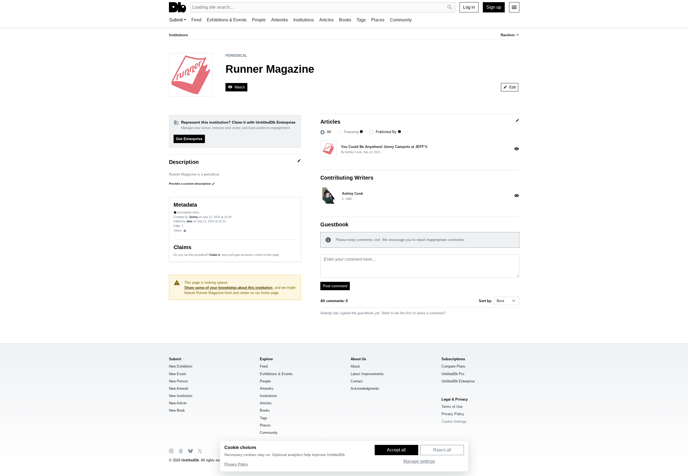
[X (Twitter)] (199, 451)
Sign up (493, 7)
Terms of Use (452, 407)
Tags (361, 20)
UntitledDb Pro (452, 374)
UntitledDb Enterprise (458, 381)
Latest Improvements (367, 374)
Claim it (214, 254)
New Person (178, 381)
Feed (196, 20)
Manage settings (419, 461)
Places (377, 20)
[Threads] (180, 451)
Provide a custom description (192, 183)
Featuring (351, 132)
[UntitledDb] (177, 7)
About (355, 366)
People (259, 20)
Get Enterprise (189, 139)
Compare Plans (453, 366)
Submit (176, 20)
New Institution (180, 396)
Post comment (335, 286)
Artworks (279, 20)
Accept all (396, 450)
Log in (469, 7)
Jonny (193, 217)
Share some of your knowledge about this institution (228, 288)
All (329, 132)
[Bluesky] (190, 451)
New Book (177, 410)
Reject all (442, 450)
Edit (509, 87)
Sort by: (485, 301)
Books (345, 20)
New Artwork (178, 388)
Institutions (303, 20)
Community (401, 20)
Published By (386, 132)
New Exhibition (180, 366)
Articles (326, 20)
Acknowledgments (365, 388)
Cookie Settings (454, 421)
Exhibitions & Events (227, 20)
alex (189, 221)
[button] (361, 132)
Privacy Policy (452, 414)
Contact (357, 381)
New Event (177, 374)
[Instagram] (171, 451)
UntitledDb (190, 460)
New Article (178, 403)
